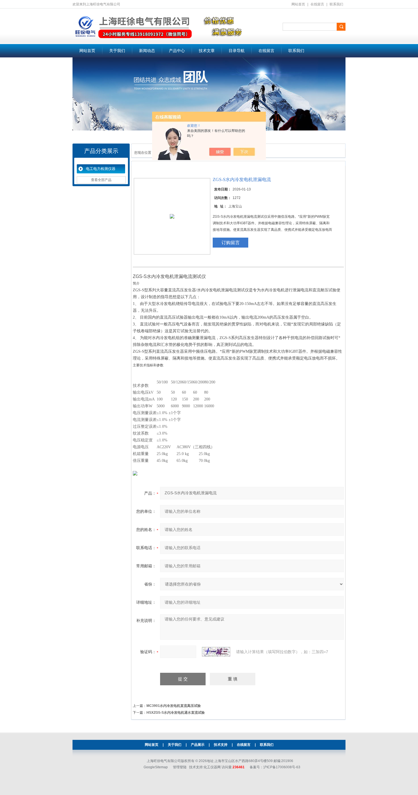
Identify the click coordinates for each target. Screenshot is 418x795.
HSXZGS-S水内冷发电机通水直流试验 (175, 713)
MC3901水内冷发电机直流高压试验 (173, 706)
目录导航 (237, 51)
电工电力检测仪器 (100, 169)
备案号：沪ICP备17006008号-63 (275, 767)
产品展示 (197, 745)
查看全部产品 (101, 180)
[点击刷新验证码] (216, 652)
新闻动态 (147, 51)
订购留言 (231, 242)
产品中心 (177, 51)
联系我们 (336, 4)
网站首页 (298, 4)
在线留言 (317, 4)
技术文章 (207, 51)
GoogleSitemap (156, 767)
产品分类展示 (101, 151)
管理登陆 (180, 767)
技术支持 (220, 745)
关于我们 (117, 51)
